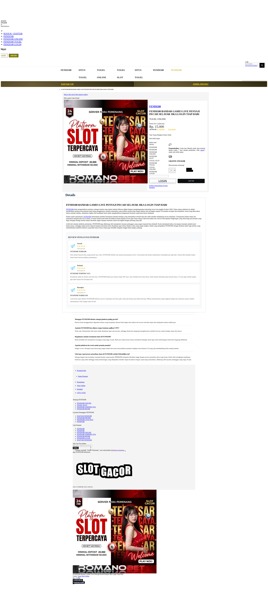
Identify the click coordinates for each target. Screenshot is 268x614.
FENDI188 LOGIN (12, 44)
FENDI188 (8, 36)
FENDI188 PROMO (84, 418)
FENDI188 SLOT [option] (153, 157)
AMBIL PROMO (200, 84)
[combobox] (255, 64)
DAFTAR (189, 171)
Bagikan (152, 187)
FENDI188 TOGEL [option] (153, 164)
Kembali (80, 389)
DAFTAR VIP (67, 84)
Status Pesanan (83, 376)
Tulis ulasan (172, 129)
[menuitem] (66, 70)
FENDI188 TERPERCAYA (86, 407)
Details (70, 195)
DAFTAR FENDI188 (84, 416)
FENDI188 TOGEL (12, 41)
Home (62, 89)
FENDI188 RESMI (83, 409)
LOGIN (189, 169)
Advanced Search (251, 65)
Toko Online (81, 386)
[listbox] (159, 160)
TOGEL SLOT (82, 405)
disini (202, 150)
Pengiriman (80, 382)
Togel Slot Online (83, 576)
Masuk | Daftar (13, 33)
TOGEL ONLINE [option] (152, 168)
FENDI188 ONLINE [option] (153, 153)
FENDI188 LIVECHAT (85, 420)
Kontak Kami (81, 370)
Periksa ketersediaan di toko (158, 186)
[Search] (262, 65)
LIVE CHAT (81, 393)
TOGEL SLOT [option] (154, 161)
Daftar (14, 55)
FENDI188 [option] (153, 147)
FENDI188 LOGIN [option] (153, 172)
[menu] (121, 73)
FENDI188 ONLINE (13, 39)
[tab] (70, 195)
